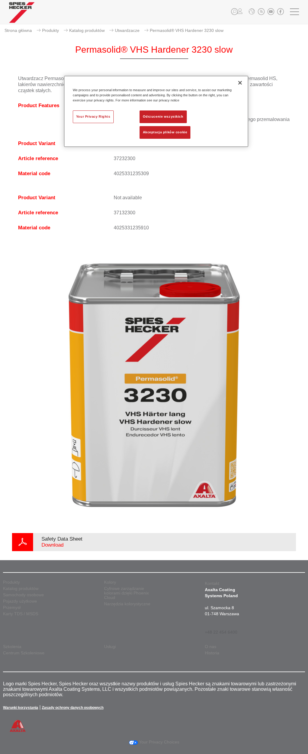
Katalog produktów (87, 30)
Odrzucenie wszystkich (163, 116)
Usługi (110, 646)
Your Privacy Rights (93, 116)
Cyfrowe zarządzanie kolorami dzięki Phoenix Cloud (126, 593)
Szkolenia (12, 646)
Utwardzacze (127, 30)
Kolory (110, 582)
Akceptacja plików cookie (165, 132)
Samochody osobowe (23, 595)
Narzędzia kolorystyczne (127, 604)
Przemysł (11, 607)
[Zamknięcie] (240, 82)
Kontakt (212, 583)
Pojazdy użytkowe (20, 601)
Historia (212, 653)
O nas (210, 646)
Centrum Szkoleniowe (24, 653)
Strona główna (18, 30)
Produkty (50, 30)
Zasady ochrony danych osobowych (72, 708)
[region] (156, 111)
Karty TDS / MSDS (20, 614)
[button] (234, 11)
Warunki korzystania (20, 708)
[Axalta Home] (22, 17)
